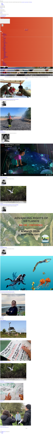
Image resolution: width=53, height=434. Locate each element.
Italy (4, 44)
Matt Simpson (3, 184)
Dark (2, 25)
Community (1, 69)
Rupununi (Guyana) (6, 56)
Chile (4, 50)
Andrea (2, 211)
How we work (4, 34)
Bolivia (4, 54)
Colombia (5, 51)
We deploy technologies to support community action (5, 73)
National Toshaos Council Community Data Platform (4, 339)
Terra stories (1, 401)
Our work (2, 35)
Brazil (4, 53)
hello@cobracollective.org (2, 16)
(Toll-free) (3, 15)
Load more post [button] (1, 317)
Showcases (4, 62)
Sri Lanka (5, 41)
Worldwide (4, 58)
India (4, 40)
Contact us (4, 33)
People (2, 59)
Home (2, 32)
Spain (4, 43)
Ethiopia (5, 38)
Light (2, 24)
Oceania (3, 47)
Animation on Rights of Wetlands (3, 177)
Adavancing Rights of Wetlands (3, 247)
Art (0, 74)
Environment (1, 130)
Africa (3, 37)
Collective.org (4, 431)
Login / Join (2, 17)
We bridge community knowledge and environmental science (9, 68)
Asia (3, 39)
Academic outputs (4, 65)
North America (4, 48)
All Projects (4, 36)
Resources (2, 60)
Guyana (4, 55)
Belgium (5, 45)
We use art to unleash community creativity (4, 75)
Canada (4, 49)
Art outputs (4, 64)
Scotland (5, 42)
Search (7, 66)
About (2, 3)
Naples (4, 46)
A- (1, 18)
